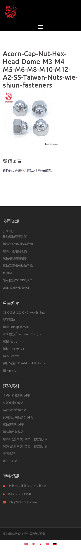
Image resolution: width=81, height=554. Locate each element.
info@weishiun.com (23, 502)
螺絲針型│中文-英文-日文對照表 (25, 439)
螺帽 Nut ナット (13, 341)
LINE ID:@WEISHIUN (16, 287)
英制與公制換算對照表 (18, 417)
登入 (24, 170)
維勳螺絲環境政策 (15, 236)
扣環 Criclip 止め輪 (16, 327)
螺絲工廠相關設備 (15, 251)
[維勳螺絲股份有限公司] (40, 11)
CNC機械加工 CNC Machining (24, 312)
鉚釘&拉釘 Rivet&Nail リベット (24, 363)
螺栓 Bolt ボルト (14, 349)
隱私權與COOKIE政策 (17, 280)
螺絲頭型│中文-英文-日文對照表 (25, 446)
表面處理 (9, 453)
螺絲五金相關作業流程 (18, 244)
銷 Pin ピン (10, 370)
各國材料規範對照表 (16, 395)
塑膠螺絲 (9, 319)
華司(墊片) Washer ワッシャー (24, 334)
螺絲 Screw (11, 356)
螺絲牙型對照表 (13, 424)
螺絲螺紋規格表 (13, 432)
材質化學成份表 (13, 403)
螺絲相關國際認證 (15, 258)
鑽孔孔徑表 (10, 461)
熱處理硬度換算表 (15, 410)
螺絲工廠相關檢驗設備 (18, 266)
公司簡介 (9, 231)
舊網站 (7, 273)
